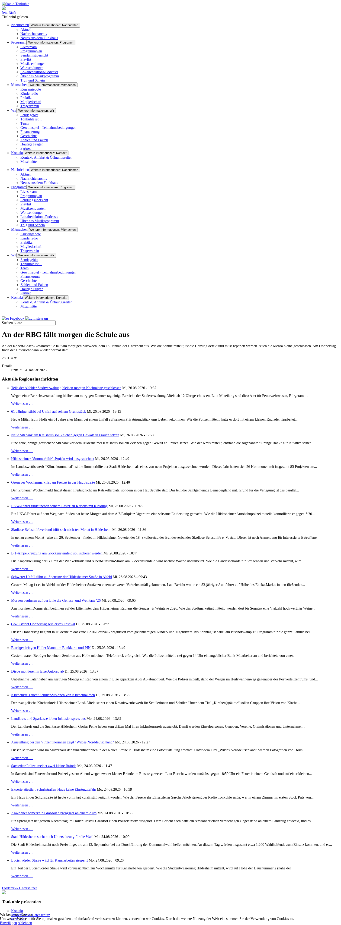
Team (24, 123)
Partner (25, 148)
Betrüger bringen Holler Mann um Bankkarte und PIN (51, 648)
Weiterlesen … (22, 404)
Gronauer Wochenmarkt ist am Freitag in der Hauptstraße (53, 482)
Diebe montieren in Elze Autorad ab (37, 671)
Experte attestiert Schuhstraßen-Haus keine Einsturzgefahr (53, 789)
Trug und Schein (32, 80)
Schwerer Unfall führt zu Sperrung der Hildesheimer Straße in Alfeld (61, 577)
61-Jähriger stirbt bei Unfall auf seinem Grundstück (48, 411)
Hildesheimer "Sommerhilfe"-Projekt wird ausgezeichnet (52, 459)
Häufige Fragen (31, 144)
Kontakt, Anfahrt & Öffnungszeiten (46, 157)
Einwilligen (8, 923)
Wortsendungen (31, 68)
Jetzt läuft (9, 13)
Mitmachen (19, 85)
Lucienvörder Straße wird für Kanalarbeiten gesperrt (49, 860)
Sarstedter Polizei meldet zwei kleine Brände (43, 766)
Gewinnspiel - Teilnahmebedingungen (48, 127)
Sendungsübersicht (34, 55)
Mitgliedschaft (30, 102)
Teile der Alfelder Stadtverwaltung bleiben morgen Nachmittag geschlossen (66, 388)
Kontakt (17, 153)
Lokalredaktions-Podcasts (39, 72)
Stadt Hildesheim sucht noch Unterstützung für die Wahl (52, 837)
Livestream (28, 47)
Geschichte (28, 136)
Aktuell (25, 29)
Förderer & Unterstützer (19, 888)
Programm (18, 42)
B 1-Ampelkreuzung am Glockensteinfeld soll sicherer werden (57, 553)
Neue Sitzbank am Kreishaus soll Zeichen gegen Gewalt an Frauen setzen (65, 435)
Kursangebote (30, 89)
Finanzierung (30, 132)
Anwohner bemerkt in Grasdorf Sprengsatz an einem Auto (54, 813)
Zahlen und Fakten (34, 140)
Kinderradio (29, 93)
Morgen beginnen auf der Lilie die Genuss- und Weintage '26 (56, 600)
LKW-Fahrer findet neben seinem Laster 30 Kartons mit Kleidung (59, 506)
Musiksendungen (32, 64)
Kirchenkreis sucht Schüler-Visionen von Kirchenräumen (53, 695)
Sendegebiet (29, 115)
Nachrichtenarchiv (33, 34)
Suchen (7, 323)
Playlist (25, 59)
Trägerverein (29, 106)
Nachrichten (20, 25)
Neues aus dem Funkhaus (39, 38)
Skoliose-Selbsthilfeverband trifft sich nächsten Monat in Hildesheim (61, 530)
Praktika (26, 98)
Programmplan (31, 51)
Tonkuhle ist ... (31, 119)
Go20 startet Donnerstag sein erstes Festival (43, 624)
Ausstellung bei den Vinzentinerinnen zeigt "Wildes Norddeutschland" (62, 742)
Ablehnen (25, 923)
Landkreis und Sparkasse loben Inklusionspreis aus (48, 718)
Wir (13, 110)
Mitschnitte (28, 162)
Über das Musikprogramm (39, 76)
